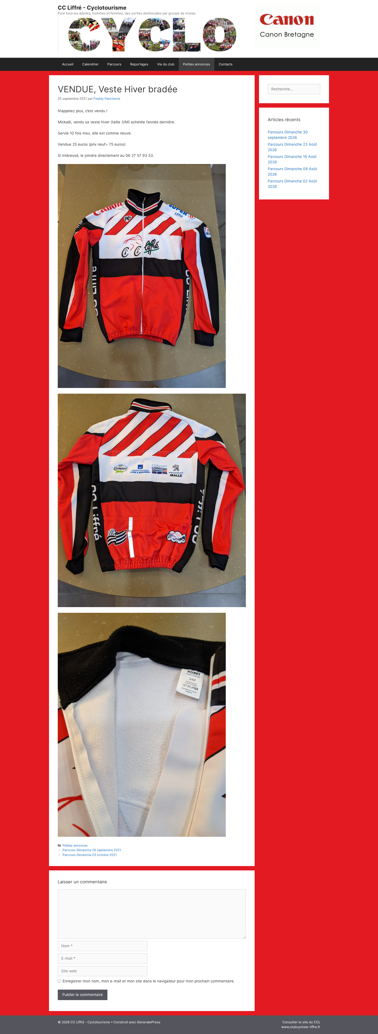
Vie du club (165, 64)
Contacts (226, 64)
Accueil (68, 64)
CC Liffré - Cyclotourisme (92, 7)
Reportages (139, 64)
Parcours (114, 64)
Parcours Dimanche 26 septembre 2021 (92, 850)
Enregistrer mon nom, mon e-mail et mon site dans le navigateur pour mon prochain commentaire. (149, 981)
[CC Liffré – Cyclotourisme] (152, 34)
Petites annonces (196, 64)
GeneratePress (148, 1022)
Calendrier (90, 64)
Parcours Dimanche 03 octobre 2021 (90, 855)
